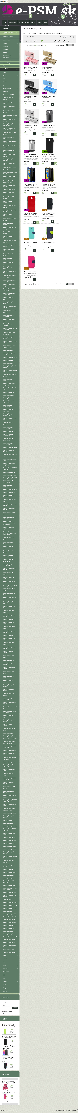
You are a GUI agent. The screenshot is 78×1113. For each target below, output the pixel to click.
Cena (40, 37)
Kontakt (39, 22)
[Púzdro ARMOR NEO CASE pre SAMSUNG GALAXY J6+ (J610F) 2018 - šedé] (31, 153)
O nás (45, 22)
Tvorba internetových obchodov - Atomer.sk (66, 1110)
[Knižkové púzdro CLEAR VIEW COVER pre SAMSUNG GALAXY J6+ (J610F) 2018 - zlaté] (49, 65)
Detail (11, 1032)
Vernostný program (24, 22)
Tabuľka (70, 37)
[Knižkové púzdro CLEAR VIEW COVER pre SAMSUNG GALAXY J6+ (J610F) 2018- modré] (49, 95)
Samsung (41, 33)
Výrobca (28, 41)
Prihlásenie (65, 4)
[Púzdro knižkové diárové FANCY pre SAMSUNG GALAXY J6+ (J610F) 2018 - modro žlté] (49, 241)
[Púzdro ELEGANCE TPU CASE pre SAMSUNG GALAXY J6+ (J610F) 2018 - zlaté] (49, 182)
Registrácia (73, 4)
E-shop (4, 22)
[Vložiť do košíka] (55, 134)
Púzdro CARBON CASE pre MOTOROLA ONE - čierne (9, 1037)
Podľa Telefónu (32, 33)
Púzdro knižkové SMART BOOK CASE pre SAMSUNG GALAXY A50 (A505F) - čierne (8, 1058)
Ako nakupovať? (13, 22)
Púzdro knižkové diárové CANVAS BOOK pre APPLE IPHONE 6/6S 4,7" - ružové (9, 1092)
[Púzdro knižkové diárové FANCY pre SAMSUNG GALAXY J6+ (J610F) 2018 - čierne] (49, 212)
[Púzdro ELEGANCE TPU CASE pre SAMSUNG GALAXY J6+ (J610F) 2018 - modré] (31, 182)
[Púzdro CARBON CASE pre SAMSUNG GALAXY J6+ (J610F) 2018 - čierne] (49, 153)
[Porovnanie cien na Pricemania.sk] (4, 2)
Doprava (33, 22)
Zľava (65, 41)
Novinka (72, 41)
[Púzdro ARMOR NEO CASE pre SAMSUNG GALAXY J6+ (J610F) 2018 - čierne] (49, 124)
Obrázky (62, 37)
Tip (56, 41)
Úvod (24, 33)
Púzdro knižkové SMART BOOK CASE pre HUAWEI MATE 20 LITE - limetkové (8, 1026)
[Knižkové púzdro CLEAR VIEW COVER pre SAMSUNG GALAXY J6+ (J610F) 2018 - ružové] (31, 65)
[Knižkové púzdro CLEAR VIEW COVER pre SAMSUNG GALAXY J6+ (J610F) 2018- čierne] (31, 95)
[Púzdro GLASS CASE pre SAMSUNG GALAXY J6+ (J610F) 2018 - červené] (31, 212)
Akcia (60, 41)
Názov (34, 37)
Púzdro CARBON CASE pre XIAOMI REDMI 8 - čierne (9, 1047)
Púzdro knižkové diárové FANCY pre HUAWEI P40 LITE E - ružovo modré (8, 1083)
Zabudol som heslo (7, 1011)
